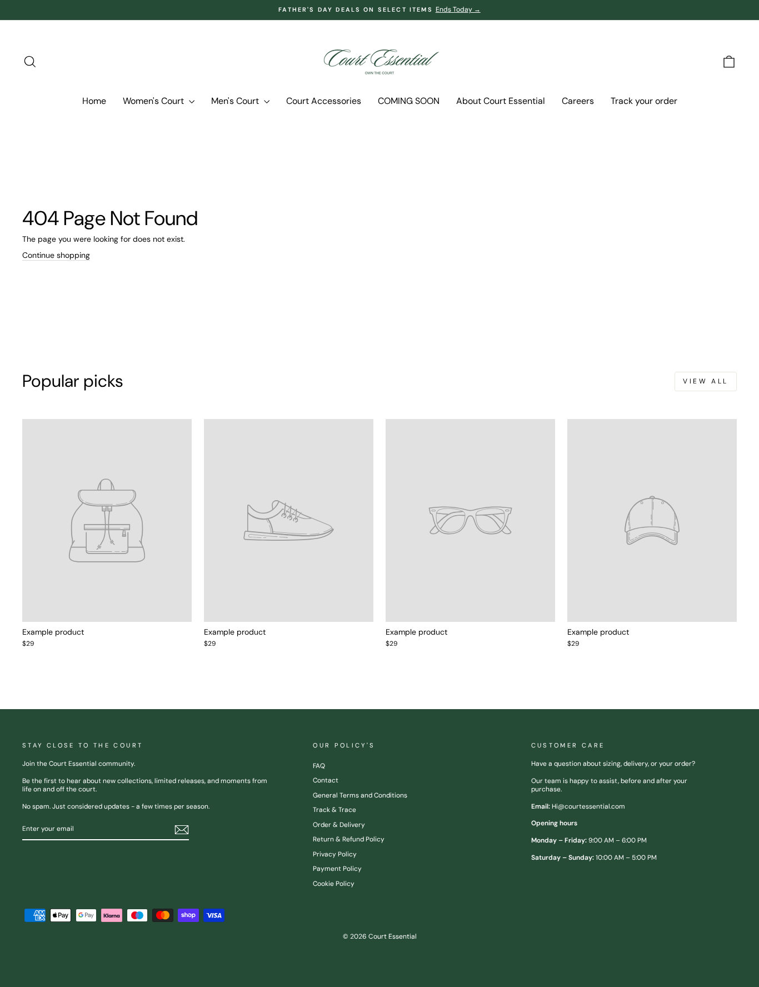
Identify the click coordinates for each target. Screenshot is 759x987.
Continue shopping (56, 255)
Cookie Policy (333, 883)
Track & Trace (334, 809)
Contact (325, 780)
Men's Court (236, 101)
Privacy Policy (335, 854)
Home (94, 101)
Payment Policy (337, 868)
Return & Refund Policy (349, 839)
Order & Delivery (339, 824)
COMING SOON (409, 101)
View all (705, 381)
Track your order (644, 101)
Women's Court (154, 101)
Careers (578, 101)
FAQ (319, 765)
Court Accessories (323, 101)
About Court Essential (500, 101)
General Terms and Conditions (360, 795)
